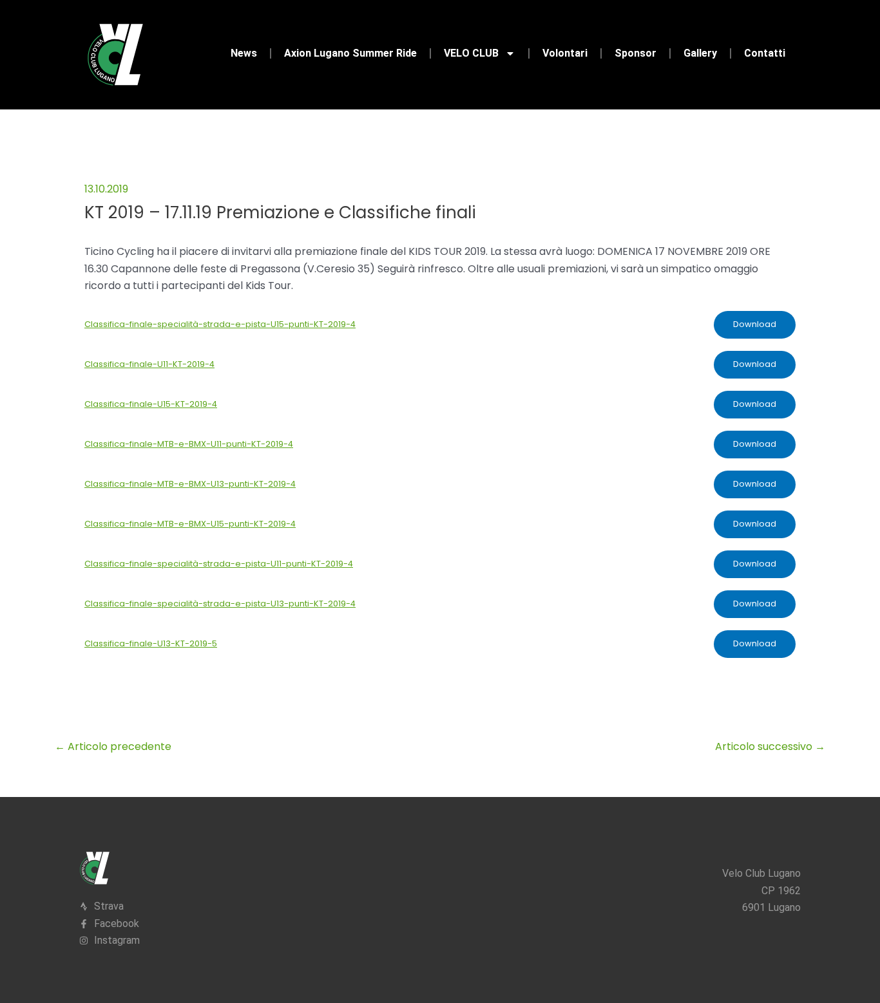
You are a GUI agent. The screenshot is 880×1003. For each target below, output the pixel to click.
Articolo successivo (770, 747)
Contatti (764, 53)
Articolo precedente (113, 747)
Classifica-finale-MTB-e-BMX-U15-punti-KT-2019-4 (190, 523)
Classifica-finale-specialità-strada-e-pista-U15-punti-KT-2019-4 (220, 324)
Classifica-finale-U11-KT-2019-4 (149, 364)
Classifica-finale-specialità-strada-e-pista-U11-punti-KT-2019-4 (218, 563)
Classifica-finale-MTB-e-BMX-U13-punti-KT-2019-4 (190, 483)
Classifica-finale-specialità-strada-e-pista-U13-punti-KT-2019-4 (220, 603)
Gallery (700, 53)
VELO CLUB (471, 53)
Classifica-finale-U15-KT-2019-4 (150, 403)
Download (754, 324)
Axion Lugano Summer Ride (350, 53)
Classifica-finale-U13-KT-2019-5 (150, 643)
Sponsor (635, 53)
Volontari (565, 53)
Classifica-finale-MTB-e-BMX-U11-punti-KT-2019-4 (188, 443)
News (244, 53)
